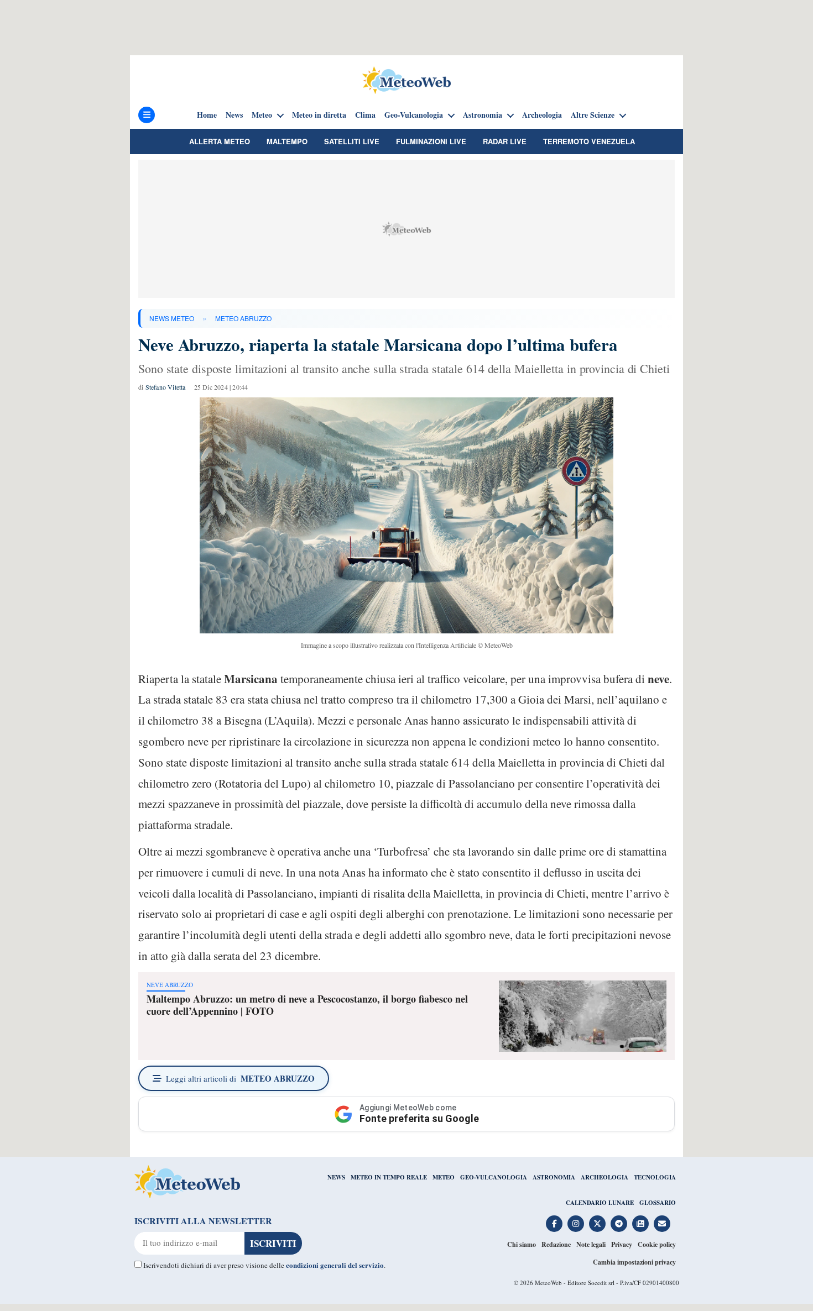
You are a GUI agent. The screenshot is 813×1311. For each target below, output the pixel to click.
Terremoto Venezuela (589, 141)
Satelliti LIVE (351, 141)
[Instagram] (575, 1223)
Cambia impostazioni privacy (634, 1262)
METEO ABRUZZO (243, 318)
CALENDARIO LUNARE (600, 1202)
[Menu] (146, 115)
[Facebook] (554, 1223)
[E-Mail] (662, 1223)
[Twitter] (597, 1223)
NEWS (336, 1177)
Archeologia (542, 114)
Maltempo (287, 141)
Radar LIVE (505, 141)
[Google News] (640, 1223)
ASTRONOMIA (554, 1177)
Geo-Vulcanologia (413, 114)
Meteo (262, 114)
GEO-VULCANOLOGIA (493, 1177)
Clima (365, 114)
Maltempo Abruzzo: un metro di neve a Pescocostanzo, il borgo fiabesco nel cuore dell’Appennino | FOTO (307, 1005)
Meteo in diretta (319, 114)
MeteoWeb (548, 1282)
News (234, 114)
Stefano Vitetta (165, 386)
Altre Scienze (592, 114)
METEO (443, 1177)
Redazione (556, 1244)
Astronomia (482, 114)
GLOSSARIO (657, 1202)
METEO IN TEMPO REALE (389, 1177)
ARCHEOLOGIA (604, 1177)
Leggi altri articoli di (240, 1078)
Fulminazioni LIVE (431, 141)
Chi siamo (521, 1244)
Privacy (621, 1244)
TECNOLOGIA (655, 1177)
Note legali (591, 1244)
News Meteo (171, 318)
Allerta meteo (219, 141)
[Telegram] (619, 1223)
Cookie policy (657, 1244)
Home (207, 114)
